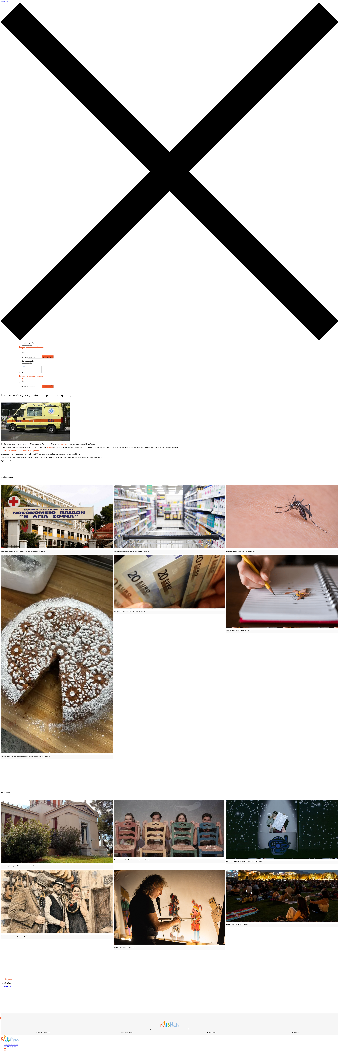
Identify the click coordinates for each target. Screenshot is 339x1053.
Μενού (24, 365)
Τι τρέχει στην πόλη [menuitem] (11, 1045)
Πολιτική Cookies (127, 1032)
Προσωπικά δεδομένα (43, 1032)
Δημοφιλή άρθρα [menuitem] (10, 1047)
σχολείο (6, 978)
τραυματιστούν (64, 444)
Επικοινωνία (296, 1032)
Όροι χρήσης (211, 1032)
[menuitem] (5, 1049)
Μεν (23, 374)
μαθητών (50, 447)
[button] (23, 353)
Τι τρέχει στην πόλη (28, 343)
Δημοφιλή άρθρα (27, 345)
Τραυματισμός (8, 980)
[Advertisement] (169, 771)
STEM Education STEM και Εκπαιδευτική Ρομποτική (21, 451)
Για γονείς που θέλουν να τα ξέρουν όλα (31, 347)
